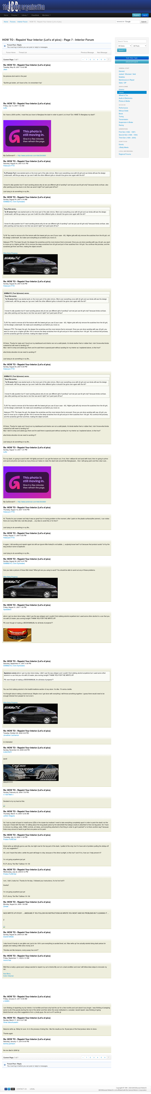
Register (137, 15)
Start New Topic (132, 58)
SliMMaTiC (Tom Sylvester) (14, 201)
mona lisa (7, 960)
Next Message (102, 52)
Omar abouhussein (10, 1022)
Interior (121, 92)
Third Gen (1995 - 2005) (127, 138)
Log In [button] (145, 15)
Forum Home (10, 52)
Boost (121, 113)
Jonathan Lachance (11, 735)
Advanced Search (132, 62)
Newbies (122, 77)
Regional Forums (125, 154)
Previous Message (87, 52)
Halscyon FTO (9, 165)
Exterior (121, 89)
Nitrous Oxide (123, 111)
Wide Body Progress (10, 253)
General (121, 71)
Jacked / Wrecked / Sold (127, 74)
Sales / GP (122, 83)
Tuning (121, 116)
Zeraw (5, 906)
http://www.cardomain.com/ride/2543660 (32, 155)
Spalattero (7, 609)
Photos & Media (124, 101)
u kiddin (6, 1001)
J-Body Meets (123, 147)
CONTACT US (22, 1089)
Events (121, 144)
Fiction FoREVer (9, 839)
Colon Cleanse (8, 976)
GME (12, 1089)
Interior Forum (22, 22)
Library (24, 15)
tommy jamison (9, 1043)
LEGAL (32, 1089)
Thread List (23, 52)
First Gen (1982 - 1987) (127, 132)
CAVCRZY (7, 752)
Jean (5, 69)
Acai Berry (7, 973)
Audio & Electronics (125, 98)
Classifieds (35, 15)
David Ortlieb (8, 936)
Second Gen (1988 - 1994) (128, 135)
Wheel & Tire (123, 95)
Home (6, 15)
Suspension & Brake (126, 122)
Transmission (123, 119)
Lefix (5, 108)
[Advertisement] (75, 31)
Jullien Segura (9, 815)
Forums (14, 15)
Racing (121, 125)
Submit (143, 22)
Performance (123, 108)
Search (121, 50)
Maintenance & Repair (126, 80)
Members (45, 15)
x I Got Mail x (8, 794)
